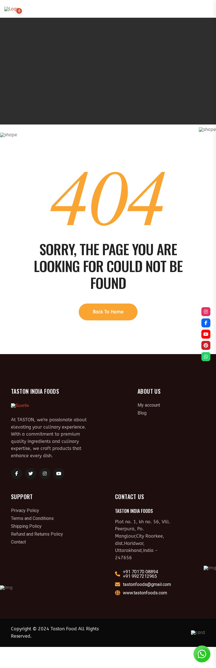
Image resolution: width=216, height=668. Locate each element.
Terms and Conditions (32, 518)
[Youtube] (205, 334)
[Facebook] (205, 322)
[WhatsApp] (205, 356)
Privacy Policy (25, 510)
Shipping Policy (26, 526)
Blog (142, 413)
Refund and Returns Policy (37, 534)
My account (149, 405)
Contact (18, 542)
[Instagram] (205, 311)
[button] (202, 654)
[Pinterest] (205, 345)
